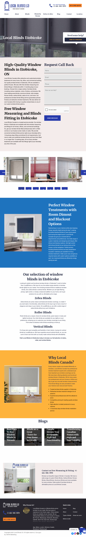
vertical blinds (17, 95)
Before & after (67, 519)
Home (6, 14)
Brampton (55, 518)
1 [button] (21, 189)
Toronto (37, 518)
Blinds (27, 14)
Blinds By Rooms (38, 15)
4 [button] (43, 189)
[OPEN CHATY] (82, 530)
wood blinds (16, 93)
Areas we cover (77, 515)
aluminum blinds (25, 93)
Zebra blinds (24, 302)
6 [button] (57, 189)
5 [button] (50, 189)
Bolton (37, 527)
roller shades (34, 93)
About (17, 14)
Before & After (48, 14)
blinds (27, 95)
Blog (58, 14)
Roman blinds (8, 95)
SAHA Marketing (11, 534)
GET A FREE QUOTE (75, 5)
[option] (16, 169)
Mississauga (43, 518)
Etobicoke (49, 518)
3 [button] (36, 189)
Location (79, 14)
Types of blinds (67, 515)
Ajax (34, 527)
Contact (69, 14)
